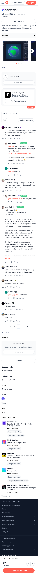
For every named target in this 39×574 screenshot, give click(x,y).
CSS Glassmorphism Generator (18, 485)
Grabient (10, 468)
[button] (3, 127)
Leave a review (19, 352)
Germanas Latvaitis (12, 127)
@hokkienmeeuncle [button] (15, 199)
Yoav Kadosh (12, 143)
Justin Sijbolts (10, 314)
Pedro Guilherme (11, 267)
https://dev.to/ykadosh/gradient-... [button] (20, 153)
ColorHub (10, 453)
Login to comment (26, 120)
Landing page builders (16, 435)
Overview (5, 35)
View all (19, 361)
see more (5, 30)
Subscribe (19, 3)
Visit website (18, 21)
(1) (8, 138)
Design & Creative (14, 432)
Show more (18, 83)
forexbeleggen (13, 168)
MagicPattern (12, 421)
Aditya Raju (9, 180)
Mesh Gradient (12, 440)
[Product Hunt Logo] (6, 2)
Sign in (32, 3)
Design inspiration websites (18, 481)
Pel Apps (8, 303)
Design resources (14, 449)
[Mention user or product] (5, 120)
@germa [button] (11, 146)
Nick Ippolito (9, 280)
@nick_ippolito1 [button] (13, 295)
